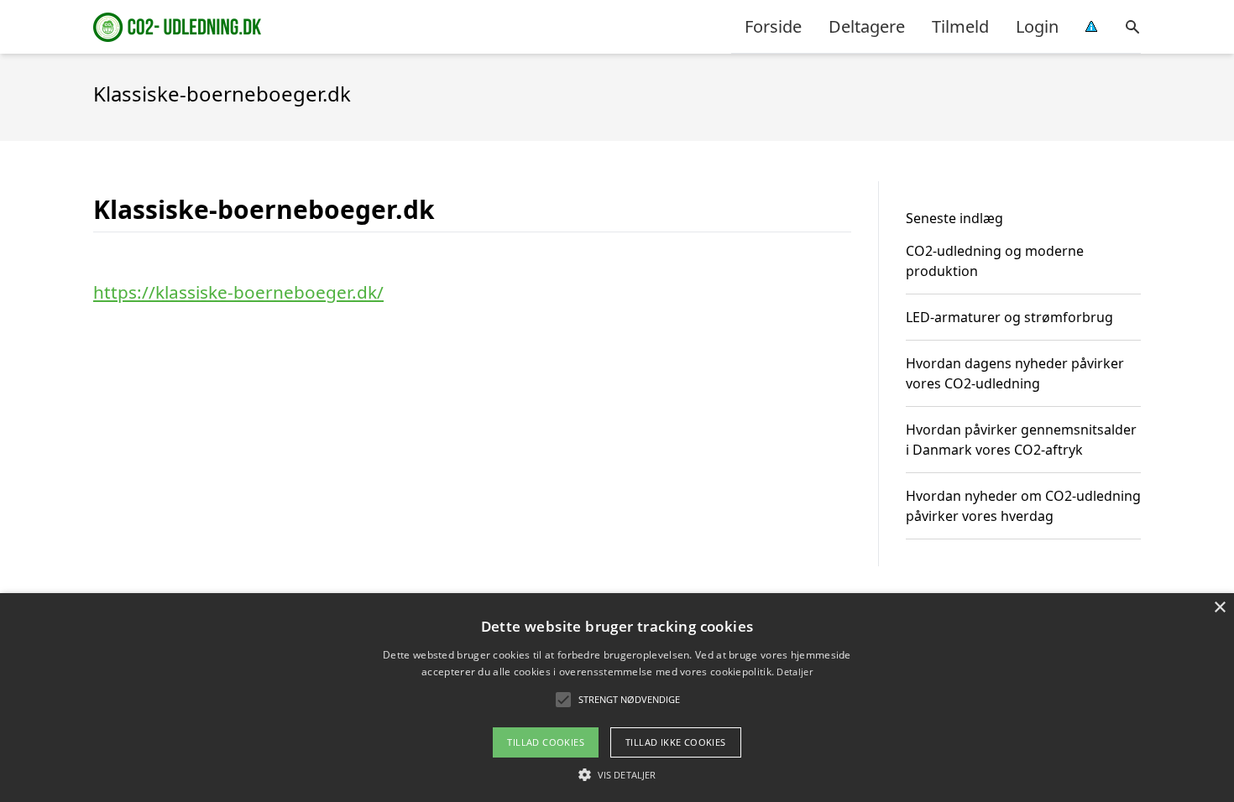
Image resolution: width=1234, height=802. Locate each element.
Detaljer (794, 671)
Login (1037, 26)
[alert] (617, 697)
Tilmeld (960, 26)
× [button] (1219, 608)
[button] (617, 774)
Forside (773, 26)
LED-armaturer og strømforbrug (1009, 317)
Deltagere (867, 26)
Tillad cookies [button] (545, 742)
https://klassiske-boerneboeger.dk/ (238, 292)
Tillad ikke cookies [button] (675, 742)
